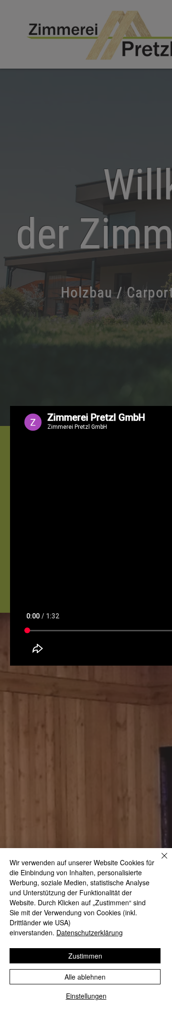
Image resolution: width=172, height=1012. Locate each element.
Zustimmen (85, 956)
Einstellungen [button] (86, 996)
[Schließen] (158, 861)
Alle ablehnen (85, 977)
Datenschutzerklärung (89, 932)
